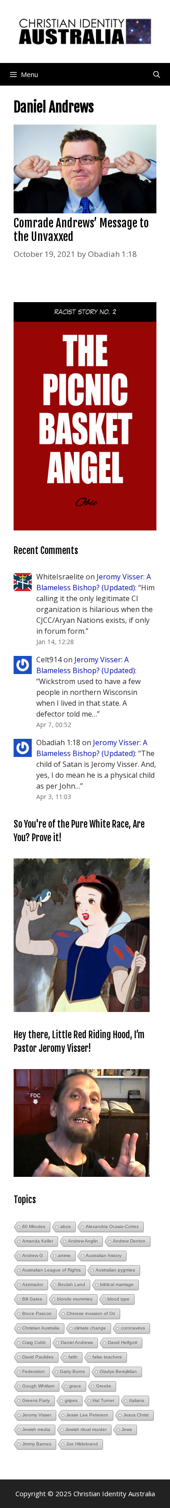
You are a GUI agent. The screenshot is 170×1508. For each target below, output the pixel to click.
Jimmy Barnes (36, 1443)
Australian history (103, 1255)
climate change (90, 1327)
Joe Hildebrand (82, 1443)
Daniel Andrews (77, 1342)
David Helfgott (122, 1342)
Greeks (103, 1385)
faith (73, 1356)
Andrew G (32, 1255)
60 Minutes (33, 1226)
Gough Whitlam (38, 1385)
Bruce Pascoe (37, 1313)
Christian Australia (40, 1327)
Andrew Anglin (83, 1240)
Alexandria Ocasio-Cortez (112, 1226)
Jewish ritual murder (86, 1429)
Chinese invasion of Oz (91, 1313)
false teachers (107, 1356)
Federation (33, 1371)
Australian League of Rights (51, 1269)
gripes (71, 1400)
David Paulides (37, 1356)
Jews (126, 1429)
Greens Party (36, 1400)
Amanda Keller (37, 1240)
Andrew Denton (129, 1240)
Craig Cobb (34, 1342)
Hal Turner (103, 1400)
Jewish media (36, 1429)
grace (75, 1385)
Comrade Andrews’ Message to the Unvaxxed (81, 230)
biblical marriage (117, 1284)
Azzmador (32, 1284)
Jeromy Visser (36, 1414)
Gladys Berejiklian (118, 1371)
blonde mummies (74, 1298)
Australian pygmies (115, 1269)
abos (65, 1226)
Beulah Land (71, 1284)
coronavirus (133, 1327)
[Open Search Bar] (156, 74)
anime (64, 1255)
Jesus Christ (136, 1414)
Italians (136, 1400)
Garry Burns (72, 1371)
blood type (118, 1298)
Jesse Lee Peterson (87, 1414)
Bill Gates (32, 1298)
